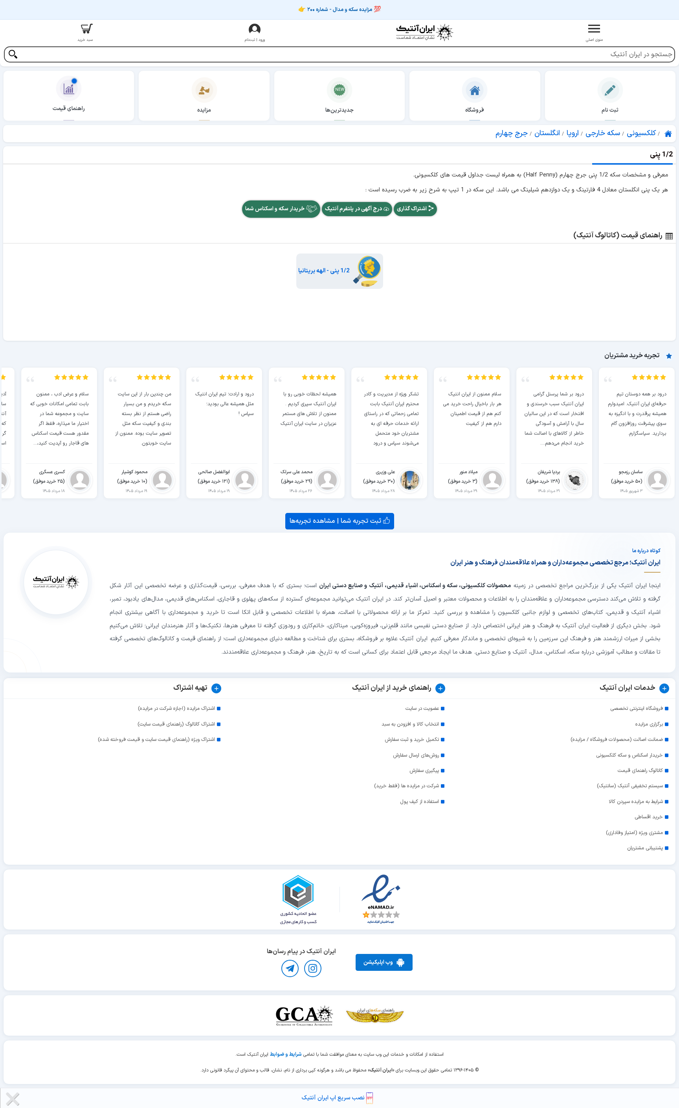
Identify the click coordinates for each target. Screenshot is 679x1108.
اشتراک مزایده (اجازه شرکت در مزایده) (176, 709)
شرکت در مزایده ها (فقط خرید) (406, 786)
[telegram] (290, 968)
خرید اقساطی (649, 817)
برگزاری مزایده (649, 724)
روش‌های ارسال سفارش (416, 755)
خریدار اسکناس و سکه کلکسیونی (629, 755)
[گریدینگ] (304, 1015)
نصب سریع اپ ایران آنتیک (334, 1097)
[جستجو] (13, 55)
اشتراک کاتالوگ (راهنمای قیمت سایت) (176, 724)
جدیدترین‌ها (339, 110)
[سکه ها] (375, 1015)
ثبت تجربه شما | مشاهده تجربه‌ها (336, 521)
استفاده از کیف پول (419, 802)
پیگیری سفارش (424, 771)
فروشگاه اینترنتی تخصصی (636, 709)
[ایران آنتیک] (669, 133)
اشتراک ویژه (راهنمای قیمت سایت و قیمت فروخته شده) (156, 740)
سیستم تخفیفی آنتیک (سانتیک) (630, 786)
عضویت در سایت (422, 709)
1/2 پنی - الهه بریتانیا (324, 271)
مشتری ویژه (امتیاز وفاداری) (634, 833)
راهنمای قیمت (69, 109)
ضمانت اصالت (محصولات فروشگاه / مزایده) (617, 740)
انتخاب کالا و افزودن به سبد (410, 724)
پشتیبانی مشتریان (645, 848)
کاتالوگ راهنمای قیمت (640, 771)
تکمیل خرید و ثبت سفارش (412, 740)
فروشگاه (474, 110)
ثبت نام (610, 110)
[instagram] (312, 968)
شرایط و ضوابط (286, 1054)
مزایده (204, 110)
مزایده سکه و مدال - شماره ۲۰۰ (339, 10)
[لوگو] (424, 32)
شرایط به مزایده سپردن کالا (636, 802)
